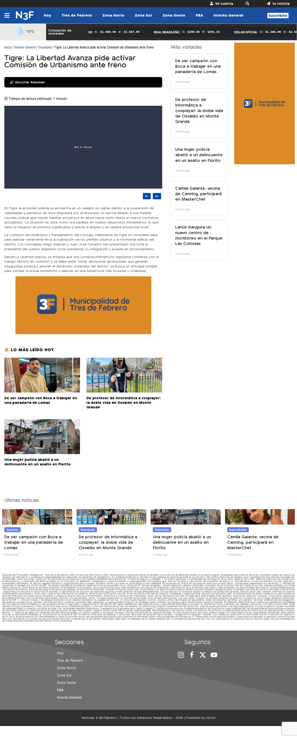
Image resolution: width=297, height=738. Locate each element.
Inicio (8, 47)
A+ (157, 196)
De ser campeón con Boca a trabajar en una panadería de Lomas (198, 66)
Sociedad (44, 47)
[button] (250, 3)
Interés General (25, 47)
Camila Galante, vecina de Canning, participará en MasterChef (198, 194)
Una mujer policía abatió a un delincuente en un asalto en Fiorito (199, 155)
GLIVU (211, 718)
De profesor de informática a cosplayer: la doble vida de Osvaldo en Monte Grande (199, 110)
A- (146, 196)
